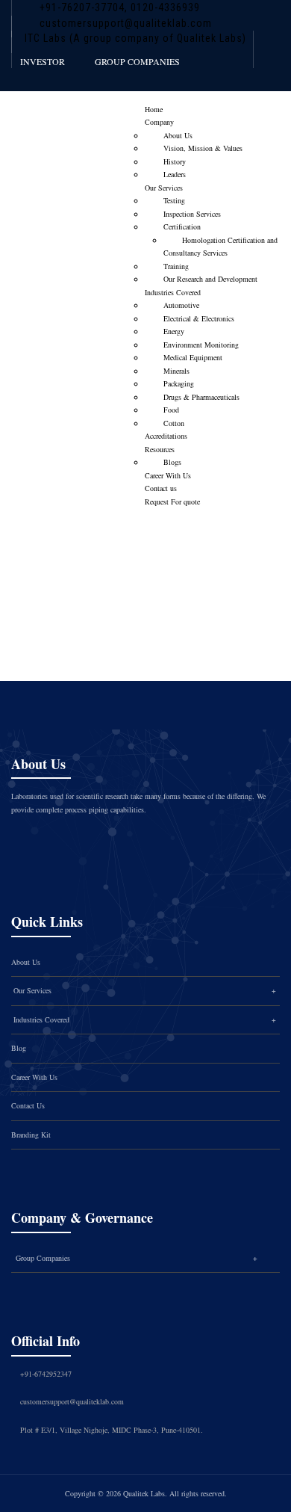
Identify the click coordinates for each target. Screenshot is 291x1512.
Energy (173, 331)
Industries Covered (173, 292)
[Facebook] (37, 842)
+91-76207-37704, (84, 7)
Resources (160, 449)
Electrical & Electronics (198, 318)
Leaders (174, 174)
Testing (174, 200)
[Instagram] (100, 842)
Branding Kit (31, 1134)
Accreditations (166, 436)
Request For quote (172, 501)
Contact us (161, 488)
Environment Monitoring (201, 344)
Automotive (181, 305)
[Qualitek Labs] (59, 117)
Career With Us (168, 475)
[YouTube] (162, 842)
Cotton (173, 423)
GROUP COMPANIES (137, 61)
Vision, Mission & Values (202, 148)
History (174, 161)
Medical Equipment (192, 357)
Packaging (178, 383)
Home (154, 109)
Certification (182, 226)
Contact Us (28, 1105)
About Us (178, 135)
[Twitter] (68, 842)
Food (171, 409)
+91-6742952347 (46, 1373)
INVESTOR (42, 61)
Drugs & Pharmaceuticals (201, 397)
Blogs (172, 462)
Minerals (176, 370)
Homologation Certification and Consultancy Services (220, 247)
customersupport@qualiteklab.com (126, 23)
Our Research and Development (210, 279)
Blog (18, 1048)
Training (176, 266)
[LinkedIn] (131, 842)
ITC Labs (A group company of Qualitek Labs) (135, 38)
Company (159, 122)
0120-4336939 (164, 7)
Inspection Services (192, 214)
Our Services (164, 187)
